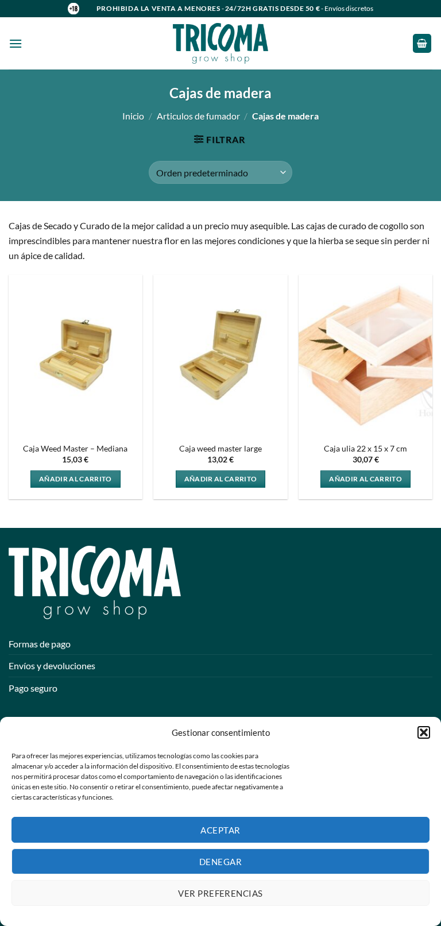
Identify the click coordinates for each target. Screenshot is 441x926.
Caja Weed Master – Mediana (75, 448)
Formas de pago (40, 643)
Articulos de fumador (198, 115)
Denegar (220, 861)
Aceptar (220, 830)
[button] (424, 732)
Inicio (133, 115)
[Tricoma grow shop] (220, 43)
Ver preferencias (220, 893)
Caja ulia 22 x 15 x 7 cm (365, 448)
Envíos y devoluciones (52, 665)
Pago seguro (33, 687)
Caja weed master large (220, 448)
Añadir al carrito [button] (75, 479)
